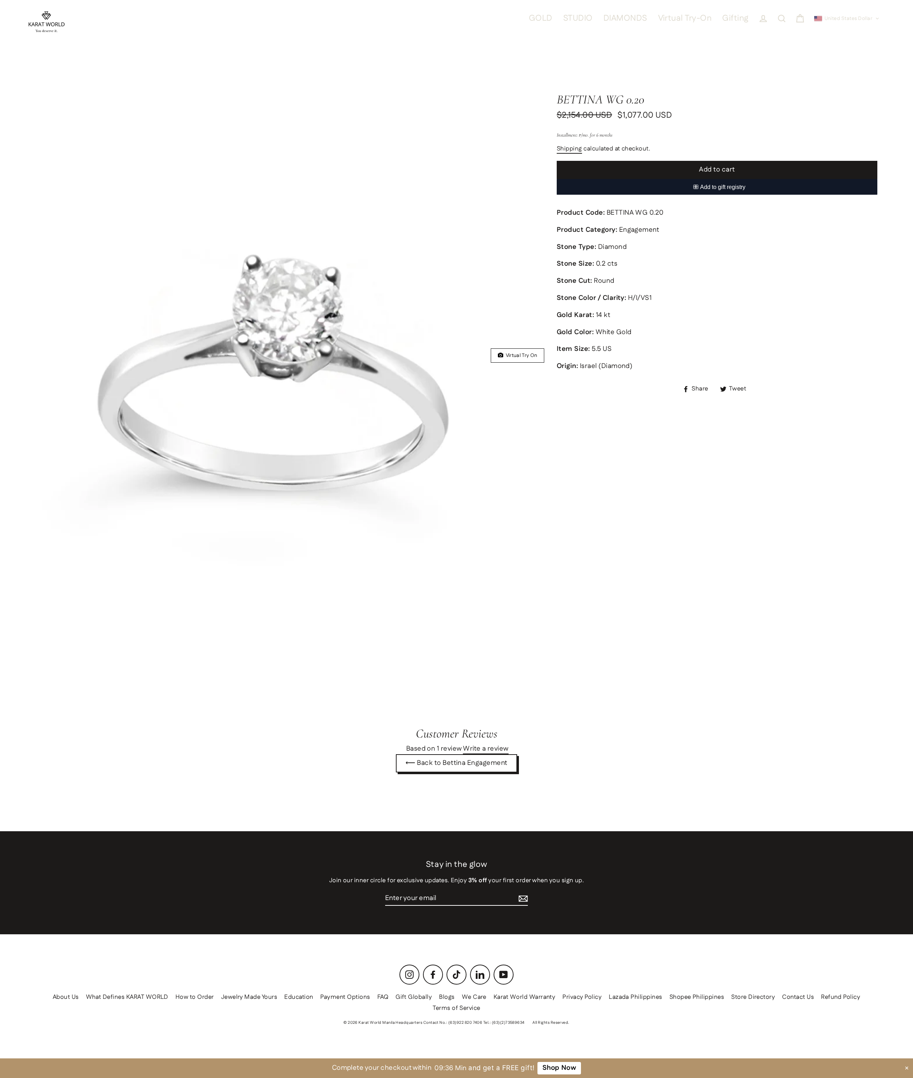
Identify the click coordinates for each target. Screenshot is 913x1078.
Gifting (735, 18)
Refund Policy (840, 997)
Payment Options (345, 997)
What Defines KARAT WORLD (127, 997)
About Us (66, 997)
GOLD (540, 18)
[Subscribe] (523, 898)
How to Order (194, 997)
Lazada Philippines (635, 997)
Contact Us (798, 997)
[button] (847, 18)
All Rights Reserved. (551, 1023)
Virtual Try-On (685, 18)
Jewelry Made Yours (249, 997)
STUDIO (578, 18)
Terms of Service (456, 1008)
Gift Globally (414, 997)
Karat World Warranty (525, 997)
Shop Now (559, 1068)
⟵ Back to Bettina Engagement (456, 763)
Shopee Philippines (696, 997)
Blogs (446, 997)
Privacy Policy (582, 997)
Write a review (486, 749)
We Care (474, 997)
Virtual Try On (520, 355)
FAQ (382, 997)
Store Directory (753, 997)
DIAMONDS (625, 18)
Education (298, 997)
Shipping (569, 149)
